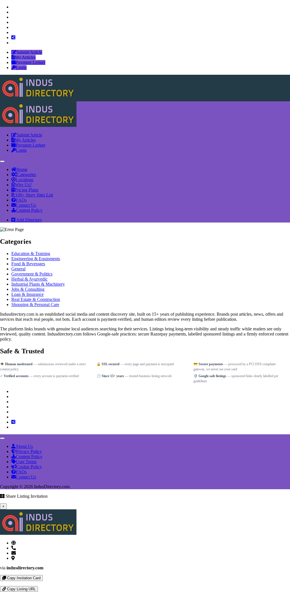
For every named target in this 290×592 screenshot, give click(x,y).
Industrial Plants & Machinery (38, 284)
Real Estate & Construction (35, 299)
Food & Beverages (28, 263)
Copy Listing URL (21, 589)
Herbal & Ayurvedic (29, 279)
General (18, 268)
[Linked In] (13, 42)
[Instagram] (13, 17)
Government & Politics (31, 274)
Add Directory (28, 219)
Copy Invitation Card (23, 578)
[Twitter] (13, 12)
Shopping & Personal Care (35, 304)
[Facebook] (13, 7)
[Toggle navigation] (2, 161)
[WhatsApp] (1, 583)
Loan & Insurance (27, 294)
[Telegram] (6, 583)
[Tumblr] (13, 27)
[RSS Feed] (13, 37)
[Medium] (13, 32)
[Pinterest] (13, 22)
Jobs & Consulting (27, 289)
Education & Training (30, 253)
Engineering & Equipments (35, 258)
